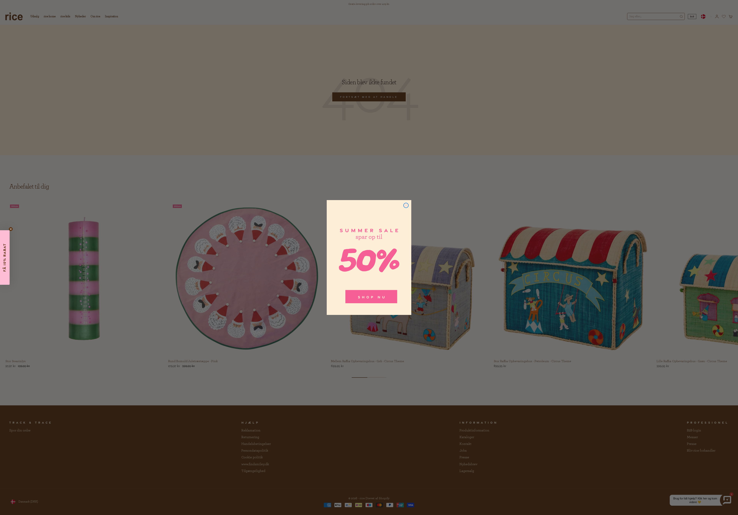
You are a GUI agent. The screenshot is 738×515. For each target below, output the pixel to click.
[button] (5, 257)
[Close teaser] (11, 229)
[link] (369, 257)
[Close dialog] (406, 205)
